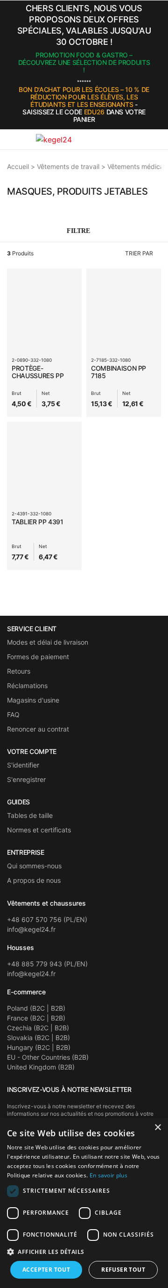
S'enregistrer (26, 779)
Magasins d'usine (33, 700)
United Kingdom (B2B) (41, 1067)
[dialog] (84, 1203)
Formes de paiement (38, 657)
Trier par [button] (139, 253)
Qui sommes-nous (34, 866)
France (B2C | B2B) (36, 1018)
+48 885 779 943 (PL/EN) (47, 964)
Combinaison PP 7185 (118, 372)
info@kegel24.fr (31, 929)
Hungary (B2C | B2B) (38, 1047)
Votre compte (31, 751)
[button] (158, 65)
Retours (18, 671)
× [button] (157, 1127)
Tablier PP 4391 (37, 522)
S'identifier (23, 765)
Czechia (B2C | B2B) (38, 1028)
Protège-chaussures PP (37, 372)
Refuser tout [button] (123, 1270)
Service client (31, 629)
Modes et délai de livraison (47, 642)
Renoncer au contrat (38, 729)
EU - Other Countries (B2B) (48, 1057)
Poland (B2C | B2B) (36, 1008)
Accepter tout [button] (46, 1270)
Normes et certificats (39, 830)
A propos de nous (34, 880)
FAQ (13, 714)
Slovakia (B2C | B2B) (38, 1038)
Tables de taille (30, 815)
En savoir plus (108, 1175)
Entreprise (25, 852)
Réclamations (27, 686)
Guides (18, 802)
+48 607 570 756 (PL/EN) (47, 919)
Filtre (79, 230)
